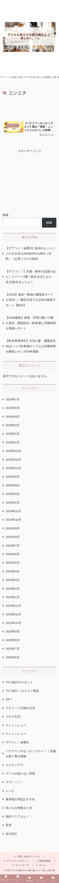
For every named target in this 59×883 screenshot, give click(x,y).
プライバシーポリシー (17, 861)
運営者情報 (44, 861)
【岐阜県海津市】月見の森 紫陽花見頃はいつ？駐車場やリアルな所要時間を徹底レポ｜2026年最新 (31, 346)
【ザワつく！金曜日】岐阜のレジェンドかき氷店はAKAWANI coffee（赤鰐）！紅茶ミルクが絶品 (31, 254)
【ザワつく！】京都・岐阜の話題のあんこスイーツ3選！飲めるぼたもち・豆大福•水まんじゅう (31, 277)
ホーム (42, 865)
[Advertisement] (29, 106)
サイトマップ (22, 865)
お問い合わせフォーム (28, 856)
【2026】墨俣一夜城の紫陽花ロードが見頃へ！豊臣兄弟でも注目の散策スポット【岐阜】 (31, 300)
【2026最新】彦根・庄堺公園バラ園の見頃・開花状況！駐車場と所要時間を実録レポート (31, 323)
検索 (6, 215)
